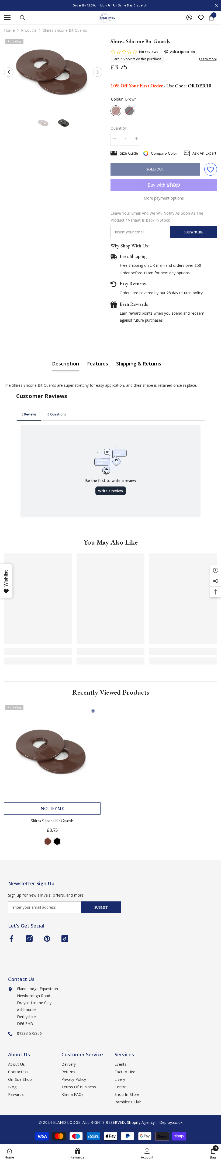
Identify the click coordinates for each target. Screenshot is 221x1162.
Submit (101, 907)
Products (29, 30)
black (57, 841)
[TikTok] (65, 939)
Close (216, 5)
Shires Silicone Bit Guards (52, 820)
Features (97, 363)
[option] (110, 5)
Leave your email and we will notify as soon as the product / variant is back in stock (156, 217)
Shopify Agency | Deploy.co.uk (154, 1122)
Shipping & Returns (138, 363)
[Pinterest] (47, 939)
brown (48, 841)
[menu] (7, 17)
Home (9, 30)
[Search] (22, 18)
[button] (8, 72)
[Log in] (189, 17)
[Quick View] (93, 711)
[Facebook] (11, 939)
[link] (38, 651)
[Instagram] (29, 939)
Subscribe (193, 232)
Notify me (52, 808)
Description (65, 363)
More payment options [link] (164, 198)
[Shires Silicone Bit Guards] (52, 751)
